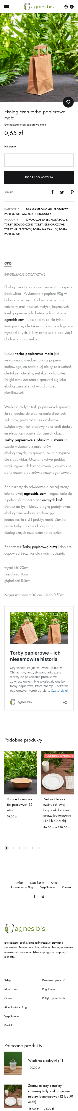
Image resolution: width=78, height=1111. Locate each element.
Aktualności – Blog (22, 887)
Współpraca (47, 887)
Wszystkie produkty (36, 214)
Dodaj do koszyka (39, 177)
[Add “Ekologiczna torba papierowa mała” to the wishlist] (68, 102)
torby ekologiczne (18, 224)
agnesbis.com (14, 319)
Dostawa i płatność (53, 980)
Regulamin (48, 989)
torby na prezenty (17, 229)
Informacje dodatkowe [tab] (24, 274)
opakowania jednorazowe (46, 220)
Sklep (19, 882)
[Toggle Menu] (6, 6)
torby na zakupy (45, 229)
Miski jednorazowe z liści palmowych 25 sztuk (20, 804)
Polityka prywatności (54, 998)
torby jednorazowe (49, 224)
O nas (54, 882)
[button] (6, 848)
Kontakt (66, 887)
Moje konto (37, 882)
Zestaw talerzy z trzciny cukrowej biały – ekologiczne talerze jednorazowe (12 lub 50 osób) (57, 810)
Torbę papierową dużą (40, 547)
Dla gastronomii (39, 209)
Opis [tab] (7, 263)
